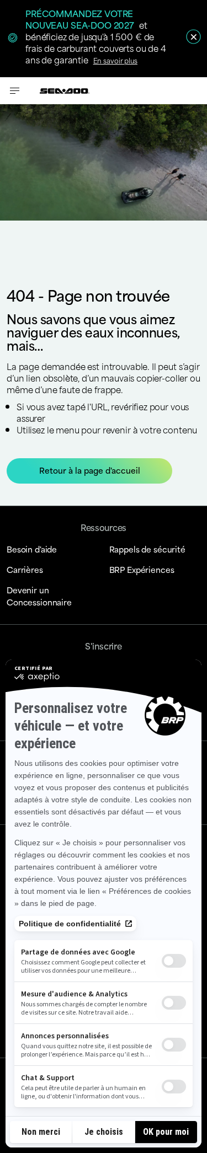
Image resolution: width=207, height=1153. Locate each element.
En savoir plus (115, 60)
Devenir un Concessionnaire (39, 595)
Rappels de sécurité (147, 549)
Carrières (25, 569)
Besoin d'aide (32, 549)
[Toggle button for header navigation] (15, 90)
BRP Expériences (141, 569)
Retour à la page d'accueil (89, 470)
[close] (193, 37)
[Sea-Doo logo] (64, 90)
